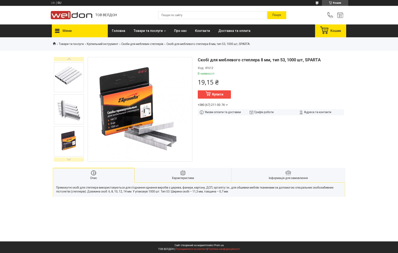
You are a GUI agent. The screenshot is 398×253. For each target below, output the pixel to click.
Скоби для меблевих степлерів (142, 44)
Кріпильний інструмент (102, 44)
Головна (118, 31)
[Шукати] (276, 15)
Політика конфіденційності (224, 249)
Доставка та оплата (234, 31)
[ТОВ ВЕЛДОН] (71, 15)
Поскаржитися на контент (191, 249)
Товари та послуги (148, 31)
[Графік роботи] (340, 15)
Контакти (202, 31)
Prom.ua (219, 245)
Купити (217, 94)
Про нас (180, 31)
